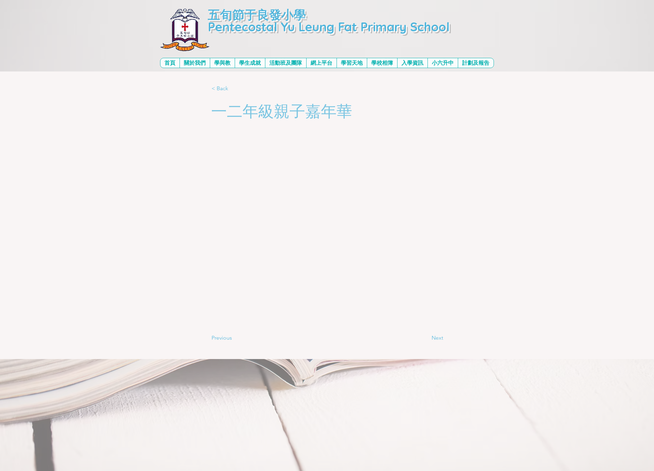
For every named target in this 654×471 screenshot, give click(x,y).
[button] (195, 63)
